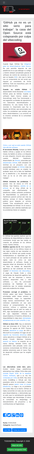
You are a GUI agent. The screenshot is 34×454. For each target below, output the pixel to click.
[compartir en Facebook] (5, 416)
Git (16, 77)
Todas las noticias (19, 430)
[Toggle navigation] (4, 2)
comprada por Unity (10, 378)
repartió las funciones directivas (15, 335)
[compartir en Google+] (13, 416)
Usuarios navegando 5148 (17, 449)
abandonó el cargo (16, 330)
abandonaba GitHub (10, 163)
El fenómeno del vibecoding (19, 271)
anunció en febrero (10, 341)
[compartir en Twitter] (9, 416)
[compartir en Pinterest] (21, 416)
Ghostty (17, 160)
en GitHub (21, 167)
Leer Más (7, 430)
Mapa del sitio (17, 445)
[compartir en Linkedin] (17, 416)
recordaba (27, 92)
